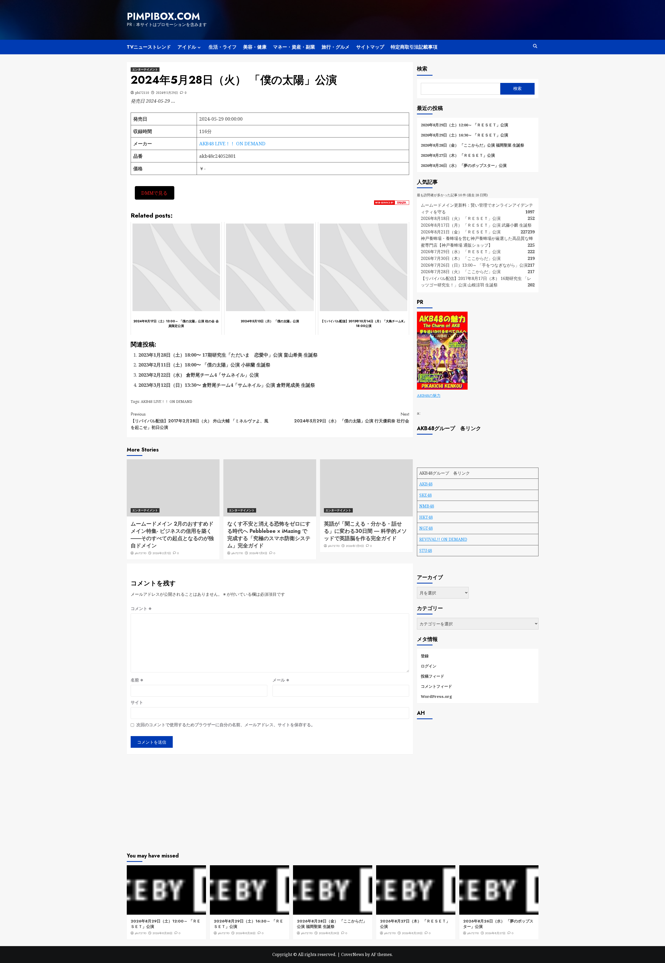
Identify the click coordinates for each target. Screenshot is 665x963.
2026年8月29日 (329, 933)
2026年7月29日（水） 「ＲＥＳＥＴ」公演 (461, 251)
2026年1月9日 (258, 553)
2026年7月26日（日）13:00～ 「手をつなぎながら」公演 (474, 265)
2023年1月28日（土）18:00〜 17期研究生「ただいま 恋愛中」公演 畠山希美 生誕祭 (228, 355)
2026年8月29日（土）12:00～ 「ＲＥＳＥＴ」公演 (464, 124)
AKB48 (426, 484)
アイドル (186, 47)
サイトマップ (370, 47)
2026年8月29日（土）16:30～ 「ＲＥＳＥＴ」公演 (464, 134)
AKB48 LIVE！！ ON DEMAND (232, 143)
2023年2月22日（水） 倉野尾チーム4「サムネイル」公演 (198, 375)
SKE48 (425, 495)
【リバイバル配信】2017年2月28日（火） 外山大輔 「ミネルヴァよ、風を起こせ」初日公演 (199, 420)
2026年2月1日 (161, 553)
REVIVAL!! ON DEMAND (443, 539)
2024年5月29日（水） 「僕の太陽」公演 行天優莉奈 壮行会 (351, 417)
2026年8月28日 (412, 933)
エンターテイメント (145, 69)
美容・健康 (255, 47)
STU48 (425, 550)
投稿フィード (432, 676)
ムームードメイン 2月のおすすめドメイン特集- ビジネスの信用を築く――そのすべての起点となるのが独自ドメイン (172, 534)
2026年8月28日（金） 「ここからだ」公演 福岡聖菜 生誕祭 (472, 145)
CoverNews (352, 954)
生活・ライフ (223, 47)
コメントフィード (436, 686)
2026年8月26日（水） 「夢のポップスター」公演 (464, 165)
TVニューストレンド (149, 47)
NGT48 (426, 528)
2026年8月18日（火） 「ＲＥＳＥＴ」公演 (461, 218)
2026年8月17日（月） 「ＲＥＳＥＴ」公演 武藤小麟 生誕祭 (476, 225)
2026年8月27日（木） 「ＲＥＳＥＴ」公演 (458, 155)
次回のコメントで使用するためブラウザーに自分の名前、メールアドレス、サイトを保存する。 (225, 725)
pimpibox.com (163, 16)
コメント (141, 608)
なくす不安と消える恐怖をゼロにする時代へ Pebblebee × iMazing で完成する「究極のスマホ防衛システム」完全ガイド (268, 534)
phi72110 (142, 92)
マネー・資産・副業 (294, 47)
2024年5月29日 (167, 92)
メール (280, 680)
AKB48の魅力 (429, 395)
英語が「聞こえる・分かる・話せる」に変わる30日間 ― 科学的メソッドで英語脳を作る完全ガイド (365, 531)
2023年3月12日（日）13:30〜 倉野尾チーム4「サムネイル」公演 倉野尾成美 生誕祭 (226, 385)
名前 (137, 680)
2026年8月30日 (162, 933)
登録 (425, 655)
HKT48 (426, 517)
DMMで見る (154, 193)
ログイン (428, 666)
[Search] (535, 46)
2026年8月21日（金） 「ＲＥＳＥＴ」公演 (461, 232)
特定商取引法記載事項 (414, 47)
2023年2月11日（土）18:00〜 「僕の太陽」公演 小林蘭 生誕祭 (204, 365)
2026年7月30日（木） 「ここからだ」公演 (461, 258)
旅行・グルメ (336, 47)
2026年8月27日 (495, 933)
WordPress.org (436, 696)
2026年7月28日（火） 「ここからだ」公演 (461, 271)
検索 (422, 69)
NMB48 (426, 506)
